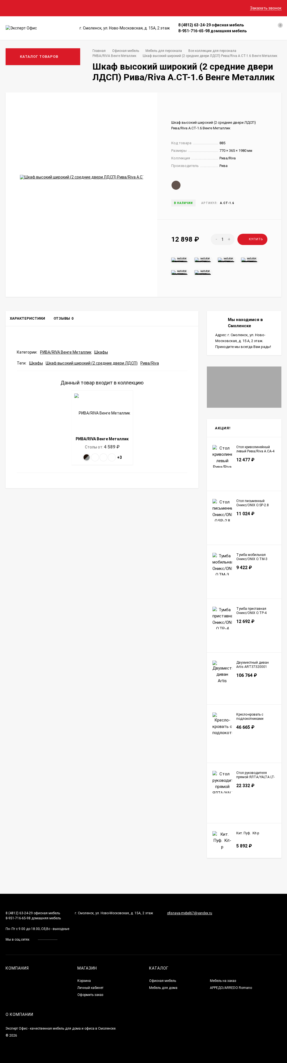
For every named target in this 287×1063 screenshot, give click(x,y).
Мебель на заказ (223, 981)
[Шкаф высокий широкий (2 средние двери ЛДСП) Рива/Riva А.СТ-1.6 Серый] (179, 272)
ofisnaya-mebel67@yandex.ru (189, 913)
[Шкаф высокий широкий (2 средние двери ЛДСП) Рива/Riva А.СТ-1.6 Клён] (203, 260)
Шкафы (101, 352)
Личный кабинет (90, 988)
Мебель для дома (163, 988)
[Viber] (259, 25)
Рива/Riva (149, 363)
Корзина (84, 981)
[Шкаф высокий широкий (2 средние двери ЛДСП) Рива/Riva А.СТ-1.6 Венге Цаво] (179, 260)
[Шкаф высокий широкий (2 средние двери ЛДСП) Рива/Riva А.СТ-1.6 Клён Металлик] (226, 260)
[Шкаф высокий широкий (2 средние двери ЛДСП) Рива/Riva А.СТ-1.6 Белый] (249, 260)
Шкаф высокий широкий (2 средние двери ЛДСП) (92, 363)
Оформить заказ (90, 995)
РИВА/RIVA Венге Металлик (114, 56)
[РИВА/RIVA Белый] (103, 457)
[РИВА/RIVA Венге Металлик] (86, 457)
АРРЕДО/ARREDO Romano (231, 988)
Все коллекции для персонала (212, 51)
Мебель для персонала (163, 51)
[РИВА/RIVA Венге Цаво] (111, 457)
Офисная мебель (125, 51)
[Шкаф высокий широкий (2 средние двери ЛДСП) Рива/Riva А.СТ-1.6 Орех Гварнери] (203, 272)
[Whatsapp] (253, 25)
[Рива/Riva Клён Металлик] (95, 457)
